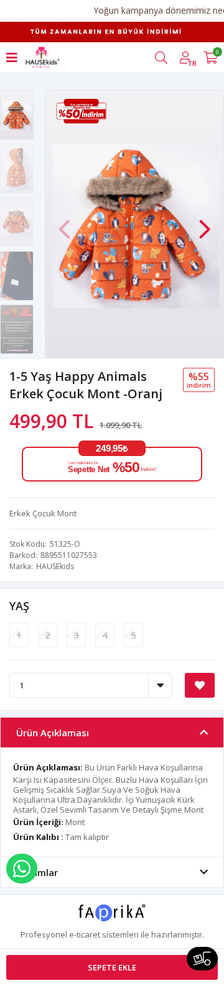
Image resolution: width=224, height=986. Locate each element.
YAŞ (19, 605)
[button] (204, 223)
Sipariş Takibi (202, 958)
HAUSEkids (55, 566)
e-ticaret (84, 934)
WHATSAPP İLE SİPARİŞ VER (21, 868)
